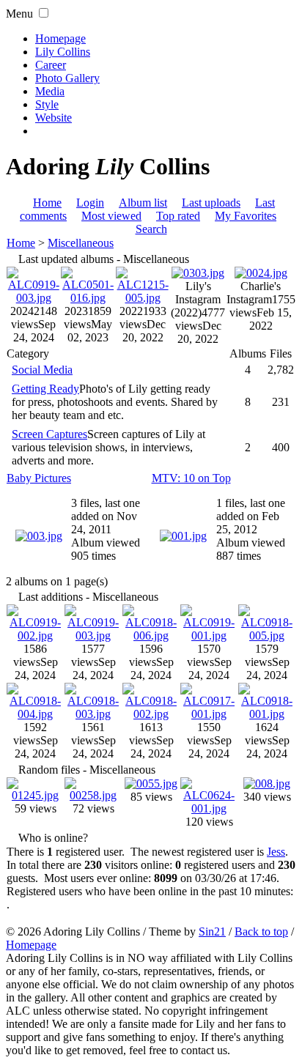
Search (151, 229)
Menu (19, 13)
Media (50, 91)
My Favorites (245, 216)
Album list (143, 202)
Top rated (178, 216)
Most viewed (111, 216)
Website (53, 117)
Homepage (60, 38)
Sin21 (212, 931)
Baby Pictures (39, 478)
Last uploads (211, 202)
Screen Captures (49, 434)
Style (47, 104)
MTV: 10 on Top (191, 478)
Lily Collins (62, 51)
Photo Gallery (67, 78)
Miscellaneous (81, 243)
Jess (276, 851)
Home (47, 202)
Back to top (261, 931)
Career (50, 65)
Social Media (42, 369)
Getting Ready (45, 388)
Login (90, 202)
